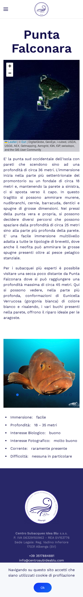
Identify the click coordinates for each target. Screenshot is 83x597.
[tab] (12, 394)
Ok (43, 587)
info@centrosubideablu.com (41, 560)
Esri (23, 142)
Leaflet (12, 142)
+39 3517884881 (41, 556)
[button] (5, 9)
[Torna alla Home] (41, 9)
